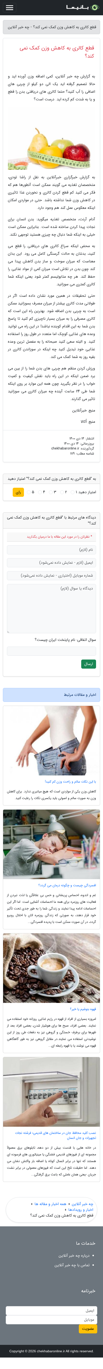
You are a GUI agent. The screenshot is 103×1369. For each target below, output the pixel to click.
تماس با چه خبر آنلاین (72, 1265)
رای (18, 492)
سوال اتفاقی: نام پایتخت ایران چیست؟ (65, 640)
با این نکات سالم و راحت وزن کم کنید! (70, 781)
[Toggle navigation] (9, 7)
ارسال (88, 664)
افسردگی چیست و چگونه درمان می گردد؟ (67, 885)
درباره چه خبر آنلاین (74, 1256)
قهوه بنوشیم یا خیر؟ (83, 1009)
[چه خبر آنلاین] (82, 7)
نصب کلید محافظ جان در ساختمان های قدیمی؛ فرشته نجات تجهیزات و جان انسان (55, 1136)
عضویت (88, 1329)
